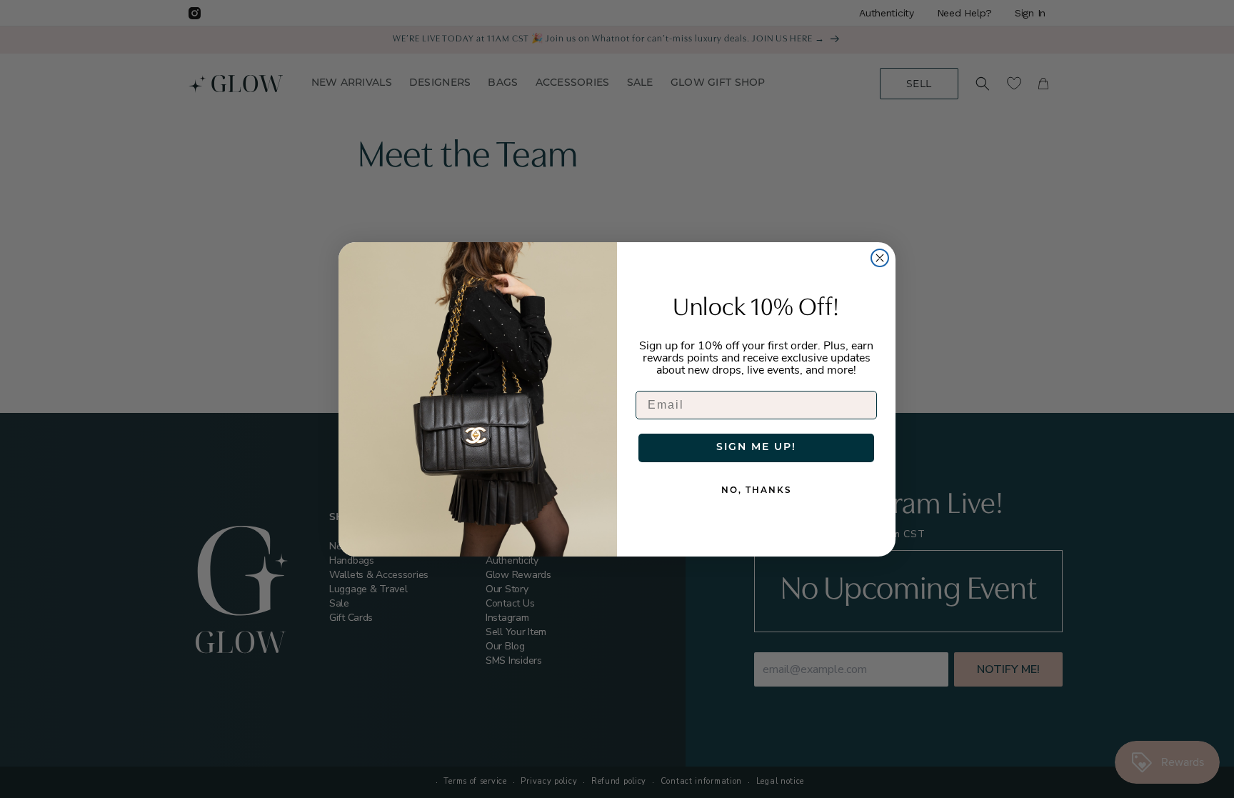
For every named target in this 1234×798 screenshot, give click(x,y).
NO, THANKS (756, 491)
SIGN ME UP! (756, 447)
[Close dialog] (879, 257)
